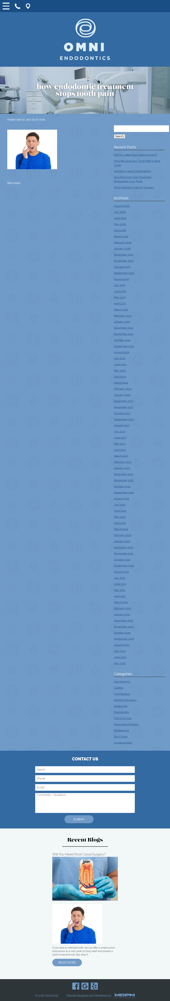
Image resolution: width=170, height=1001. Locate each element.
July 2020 (120, 651)
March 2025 (121, 309)
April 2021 (120, 596)
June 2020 (120, 657)
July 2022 (119, 504)
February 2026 (123, 242)
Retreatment (121, 730)
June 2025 (120, 291)
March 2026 (121, 236)
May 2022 (120, 517)
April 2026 (120, 230)
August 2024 (121, 352)
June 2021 (120, 584)
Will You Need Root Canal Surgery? (135, 154)
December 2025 (123, 254)
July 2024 (120, 358)
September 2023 (124, 419)
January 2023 (122, 468)
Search (119, 136)
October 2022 (122, 486)
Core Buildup (122, 694)
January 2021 (122, 614)
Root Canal (120, 736)
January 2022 (122, 541)
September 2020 (124, 638)
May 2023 (120, 443)
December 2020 (123, 620)
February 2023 (122, 462)
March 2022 (121, 529)
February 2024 (122, 388)
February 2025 (122, 315)
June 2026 (120, 218)
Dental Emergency (125, 700)
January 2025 (122, 321)
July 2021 (119, 577)
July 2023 (120, 431)
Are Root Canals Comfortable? (132, 171)
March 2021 (121, 602)
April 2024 (120, 376)
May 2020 (120, 663)
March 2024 (121, 382)
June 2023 (120, 437)
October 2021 (122, 559)
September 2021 (124, 565)
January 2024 (122, 395)
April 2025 (120, 303)
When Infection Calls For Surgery (134, 187)
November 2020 (124, 626)
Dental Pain (121, 706)
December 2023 (123, 401)
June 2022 (120, 510)
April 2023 (120, 449)
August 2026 (121, 205)
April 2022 (120, 523)
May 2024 (120, 370)
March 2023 (121, 455)
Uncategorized (123, 742)
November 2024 (124, 334)
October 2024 (122, 340)
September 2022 (124, 492)
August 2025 (121, 279)
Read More (67, 962)
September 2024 (124, 346)
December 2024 (123, 327)
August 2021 (121, 571)
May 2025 (120, 297)
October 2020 (122, 632)
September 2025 (124, 273)
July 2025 (120, 285)
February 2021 (122, 608)
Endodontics (121, 712)
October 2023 (122, 413)
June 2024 (120, 364)
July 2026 (120, 212)
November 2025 (124, 260)
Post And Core (123, 718)
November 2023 (124, 407)
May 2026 (120, 224)
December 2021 (123, 547)
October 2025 (122, 267)
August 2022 (121, 498)
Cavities (118, 687)
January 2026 (122, 248)
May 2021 (119, 590)
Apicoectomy (122, 681)
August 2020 (121, 645)
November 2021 (123, 553)
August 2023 (121, 425)
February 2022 (122, 535)
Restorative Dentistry (126, 724)
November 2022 (123, 480)
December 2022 (123, 474)
